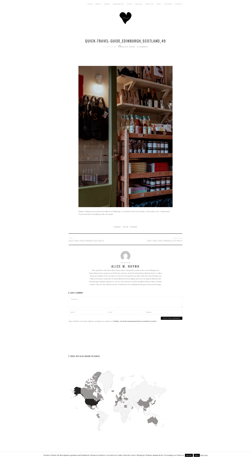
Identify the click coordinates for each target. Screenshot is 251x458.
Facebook (117, 227)
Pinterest (133, 227)
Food (129, 4)
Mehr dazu (204, 455)
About (98, 4)
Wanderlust (118, 4)
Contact (178, 4)
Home (90, 4)
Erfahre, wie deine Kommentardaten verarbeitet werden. (135, 321)
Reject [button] (197, 455)
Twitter (125, 227)
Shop (158, 4)
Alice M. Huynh (128, 47)
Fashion (138, 4)
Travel (107, 4)
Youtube (168, 4)
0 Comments (142, 47)
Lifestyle (149, 4)
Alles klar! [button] (189, 455)
